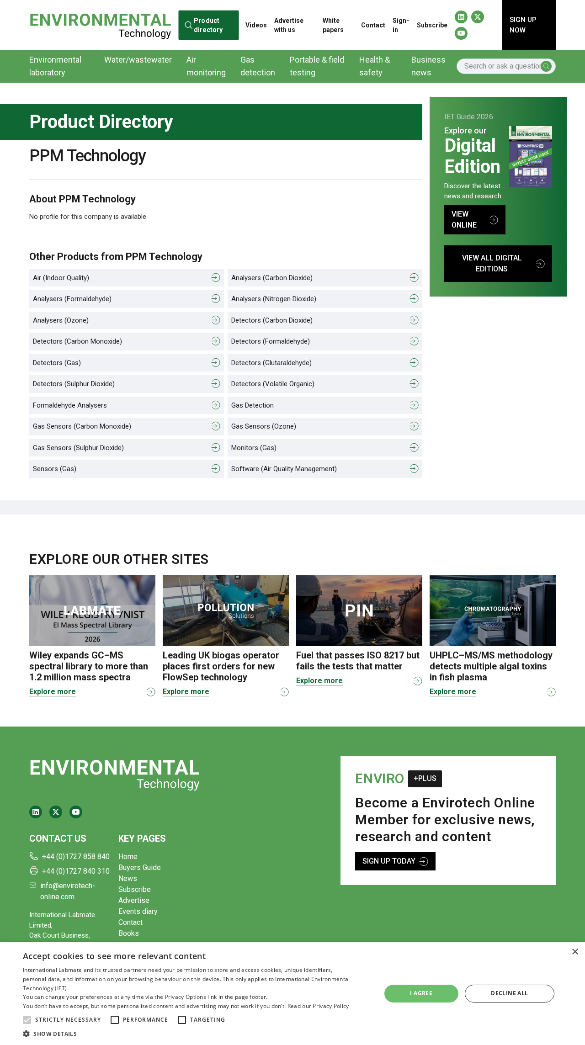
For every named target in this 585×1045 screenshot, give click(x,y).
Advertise (133, 900)
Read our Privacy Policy (318, 1006)
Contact (373, 25)
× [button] (574, 952)
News (127, 878)
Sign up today (388, 861)
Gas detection (257, 66)
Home (128, 856)
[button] (27, 1020)
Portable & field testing (317, 66)
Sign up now (523, 25)
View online (464, 219)
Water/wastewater (138, 59)
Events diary (138, 911)
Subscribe (432, 25)
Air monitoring (206, 66)
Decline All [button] (509, 993)
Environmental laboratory (55, 66)
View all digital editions (492, 263)
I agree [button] (421, 993)
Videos (256, 25)
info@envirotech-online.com (67, 891)
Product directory (208, 24)
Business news (428, 66)
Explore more (52, 691)
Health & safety (374, 66)
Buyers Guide (139, 867)
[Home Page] (100, 24)
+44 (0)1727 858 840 (76, 856)
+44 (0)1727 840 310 (76, 871)
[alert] (292, 993)
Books (128, 933)
